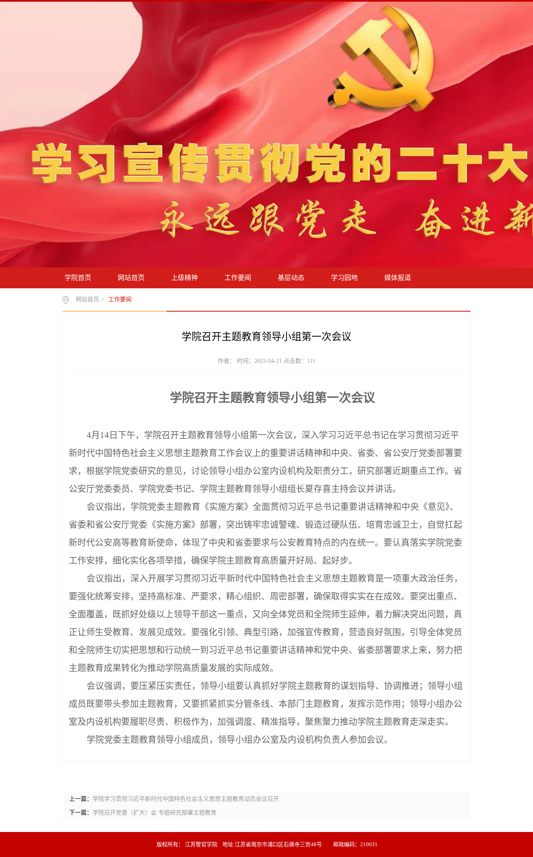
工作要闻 (237, 277)
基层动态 (291, 277)
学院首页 (78, 277)
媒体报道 (397, 277)
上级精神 (184, 277)
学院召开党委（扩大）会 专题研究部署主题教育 (154, 813)
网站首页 (131, 277)
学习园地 (344, 277)
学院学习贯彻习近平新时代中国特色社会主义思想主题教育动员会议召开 (185, 799)
